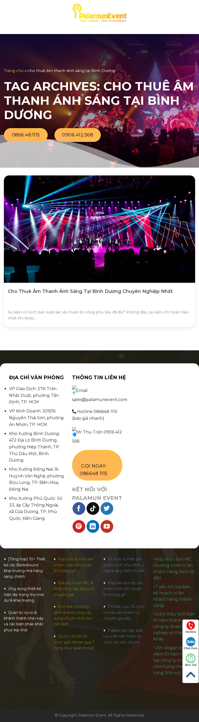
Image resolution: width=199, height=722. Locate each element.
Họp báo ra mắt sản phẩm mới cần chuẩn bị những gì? (73, 565)
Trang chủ (14, 70)
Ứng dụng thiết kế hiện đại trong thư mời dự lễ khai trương (24, 594)
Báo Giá (190, 665)
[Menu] (7, 12)
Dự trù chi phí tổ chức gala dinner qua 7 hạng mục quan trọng (74, 642)
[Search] (193, 13)
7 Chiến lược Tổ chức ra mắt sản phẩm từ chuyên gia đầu (124, 612)
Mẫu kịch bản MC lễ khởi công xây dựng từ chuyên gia (74, 589)
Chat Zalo (190, 648)
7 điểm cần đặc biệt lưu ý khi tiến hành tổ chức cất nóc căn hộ (123, 636)
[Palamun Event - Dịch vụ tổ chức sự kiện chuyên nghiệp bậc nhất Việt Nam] (99, 13)
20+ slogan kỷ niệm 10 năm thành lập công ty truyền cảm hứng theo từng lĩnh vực (173, 660)
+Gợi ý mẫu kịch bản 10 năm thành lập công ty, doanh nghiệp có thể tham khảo (174, 626)
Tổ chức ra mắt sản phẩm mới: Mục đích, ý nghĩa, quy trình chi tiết (124, 565)
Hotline (191, 632)
